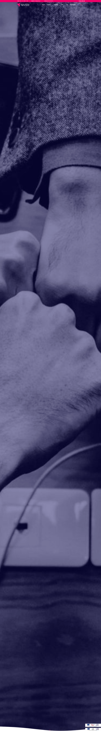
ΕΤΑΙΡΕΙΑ (49, 4)
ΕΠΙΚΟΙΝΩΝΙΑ (72, 4)
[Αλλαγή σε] (78, 5)
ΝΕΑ (67, 4)
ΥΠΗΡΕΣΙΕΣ (56, 4)
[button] (1, 365)
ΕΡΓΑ (62, 4)
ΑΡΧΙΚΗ (43, 4)
